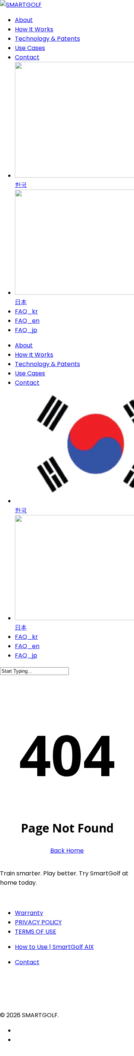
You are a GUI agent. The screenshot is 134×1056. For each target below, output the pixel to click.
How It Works (34, 354)
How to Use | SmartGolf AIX (54, 947)
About (24, 345)
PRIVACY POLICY (38, 922)
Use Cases (30, 373)
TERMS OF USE (35, 931)
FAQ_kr (26, 636)
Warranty (29, 913)
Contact (27, 382)
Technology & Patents (47, 364)
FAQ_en (27, 646)
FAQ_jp (26, 655)
